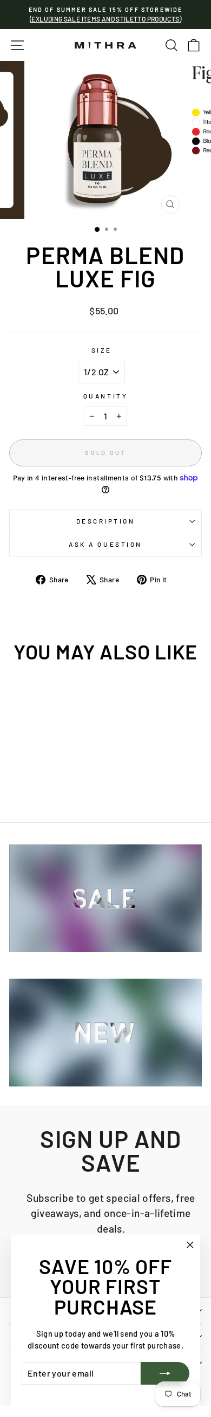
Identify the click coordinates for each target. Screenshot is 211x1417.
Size (101, 350)
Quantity (105, 396)
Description (105, 521)
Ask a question (105, 544)
